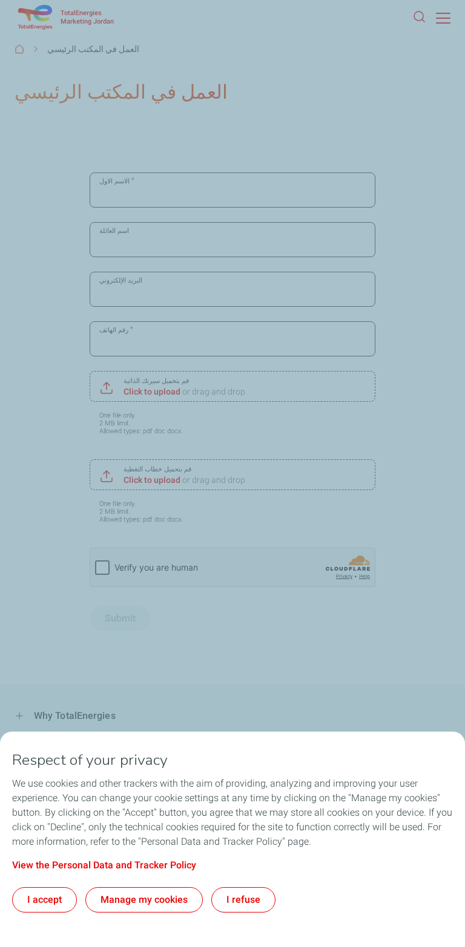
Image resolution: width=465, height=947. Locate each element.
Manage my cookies (144, 899)
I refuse (243, 899)
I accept (44, 899)
